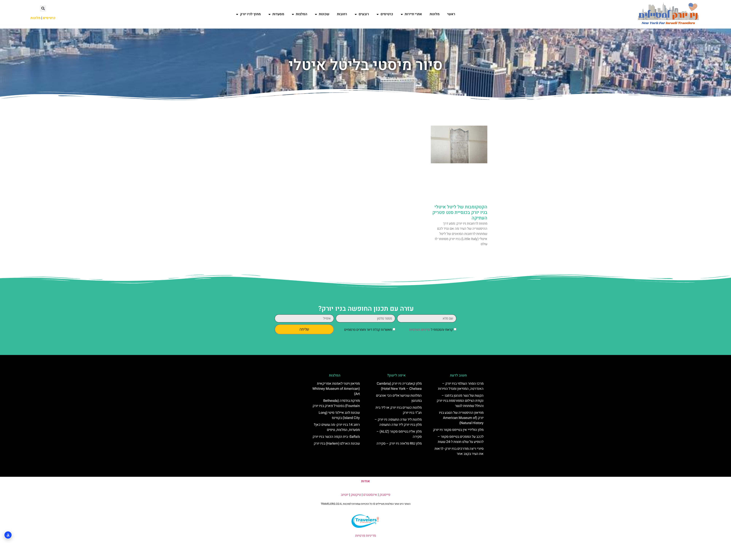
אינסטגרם (370, 494)
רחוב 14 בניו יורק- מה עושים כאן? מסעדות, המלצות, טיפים (337, 427)
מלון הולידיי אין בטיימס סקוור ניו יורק (458, 429)
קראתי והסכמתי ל (431, 329)
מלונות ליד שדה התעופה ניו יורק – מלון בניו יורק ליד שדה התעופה (398, 422)
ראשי (451, 14)
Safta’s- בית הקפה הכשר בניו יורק (336, 436)
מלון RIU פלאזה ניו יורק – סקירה (399, 443)
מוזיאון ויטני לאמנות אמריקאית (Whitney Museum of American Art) (336, 388)
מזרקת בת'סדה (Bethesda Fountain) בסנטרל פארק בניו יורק (336, 403)
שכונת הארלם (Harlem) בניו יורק (337, 443)
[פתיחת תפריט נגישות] (8, 535)
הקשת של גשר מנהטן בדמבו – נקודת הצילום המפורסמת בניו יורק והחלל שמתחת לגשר (460, 400)
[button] (43, 8)
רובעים (364, 14)
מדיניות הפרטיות (419, 329)
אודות (365, 481)
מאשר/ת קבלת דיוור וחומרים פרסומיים (368, 329)
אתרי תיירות (413, 14)
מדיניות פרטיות (365, 535)
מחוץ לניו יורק (250, 14)
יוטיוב (344, 494)
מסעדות (278, 14)
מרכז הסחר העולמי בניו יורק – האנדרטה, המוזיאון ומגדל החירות (461, 386)
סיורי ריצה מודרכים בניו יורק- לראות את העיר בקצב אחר (459, 451)
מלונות (435, 14)
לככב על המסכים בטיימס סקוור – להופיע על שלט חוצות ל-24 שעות (461, 439)
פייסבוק (384, 494)
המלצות (301, 14)
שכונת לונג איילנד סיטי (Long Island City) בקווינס (339, 415)
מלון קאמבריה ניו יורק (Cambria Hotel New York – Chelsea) (399, 386)
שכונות (324, 14)
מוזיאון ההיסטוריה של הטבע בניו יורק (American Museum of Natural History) (461, 418)
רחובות (342, 14)
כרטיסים (387, 14)
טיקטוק (356, 494)
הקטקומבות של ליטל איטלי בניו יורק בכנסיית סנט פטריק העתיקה (459, 212)
